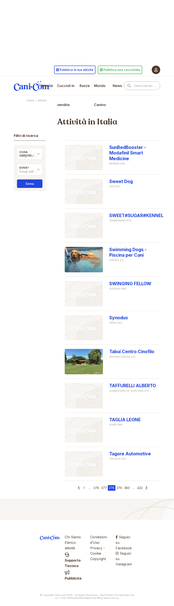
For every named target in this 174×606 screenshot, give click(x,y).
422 (140, 488)
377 (104, 488)
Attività (47, 86)
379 (119, 488)
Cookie (95, 553)
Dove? (24, 167)
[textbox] (29, 156)
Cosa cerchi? (25, 153)
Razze (85, 86)
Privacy (96, 548)
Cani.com (32, 85)
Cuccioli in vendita (65, 95)
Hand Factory (111, 597)
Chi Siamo (73, 537)
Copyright (98, 559)
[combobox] (29, 157)
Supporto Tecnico (73, 563)
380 (127, 488)
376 (96, 488)
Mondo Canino (100, 95)
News (117, 86)
